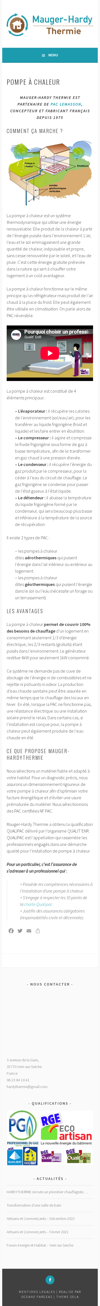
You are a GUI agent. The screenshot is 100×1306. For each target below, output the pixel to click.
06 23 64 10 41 (18, 1079)
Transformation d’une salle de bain (34, 1205)
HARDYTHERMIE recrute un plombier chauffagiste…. (47, 1191)
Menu (53, 54)
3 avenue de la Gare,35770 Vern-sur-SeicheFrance (24, 1066)
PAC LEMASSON (66, 104)
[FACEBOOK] (50, 1279)
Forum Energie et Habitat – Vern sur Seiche (40, 1245)
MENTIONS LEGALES (37, 1292)
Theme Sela (67, 1297)
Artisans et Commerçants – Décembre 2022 (41, 1218)
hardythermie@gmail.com (27, 1086)
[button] (22, 1128)
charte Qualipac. (38, 904)
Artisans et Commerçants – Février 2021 (38, 1231)
